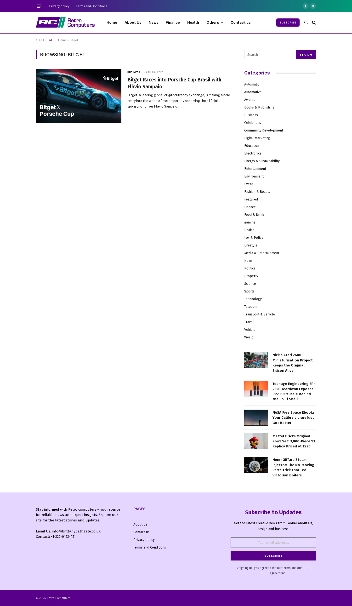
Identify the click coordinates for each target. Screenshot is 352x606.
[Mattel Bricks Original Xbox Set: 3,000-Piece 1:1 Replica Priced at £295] (256, 441)
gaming (249, 222)
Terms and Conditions (91, 6)
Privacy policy (59, 6)
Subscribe (288, 22)
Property (251, 276)
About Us (133, 22)
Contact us (241, 22)
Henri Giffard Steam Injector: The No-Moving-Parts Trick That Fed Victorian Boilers (294, 467)
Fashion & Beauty (257, 192)
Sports (249, 291)
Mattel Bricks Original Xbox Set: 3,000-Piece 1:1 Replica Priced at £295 (294, 441)
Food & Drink (254, 215)
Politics (249, 268)
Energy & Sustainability (262, 161)
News (154, 22)
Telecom (250, 307)
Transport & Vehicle (259, 314)
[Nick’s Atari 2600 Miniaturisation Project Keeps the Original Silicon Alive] (256, 360)
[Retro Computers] (65, 22)
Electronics (252, 153)
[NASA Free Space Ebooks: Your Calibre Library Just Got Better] (256, 418)
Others (212, 22)
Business (133, 72)
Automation (252, 84)
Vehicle (249, 330)
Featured (251, 199)
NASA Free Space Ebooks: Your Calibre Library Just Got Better (294, 417)
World (249, 337)
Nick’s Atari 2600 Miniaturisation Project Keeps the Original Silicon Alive (293, 362)
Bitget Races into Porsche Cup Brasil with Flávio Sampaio (174, 83)
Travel (249, 322)
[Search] (313, 22)
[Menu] (39, 6)
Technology (253, 299)
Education (251, 146)
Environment (254, 176)
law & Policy (253, 238)
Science (250, 284)
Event (248, 184)
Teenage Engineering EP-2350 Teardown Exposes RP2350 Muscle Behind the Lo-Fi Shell (294, 391)
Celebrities (252, 123)
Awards (249, 100)
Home (112, 22)
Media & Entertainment (261, 253)
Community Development (263, 130)
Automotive (252, 92)
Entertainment (255, 169)
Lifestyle (250, 245)
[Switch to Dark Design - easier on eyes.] (306, 22)
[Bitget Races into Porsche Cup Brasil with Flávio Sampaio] (78, 96)
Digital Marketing (257, 138)
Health (193, 22)
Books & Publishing (259, 107)
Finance (173, 22)
